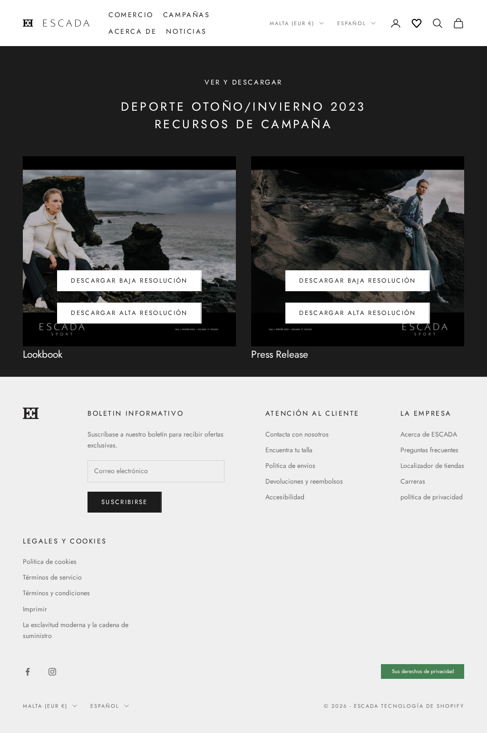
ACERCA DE (132, 31)
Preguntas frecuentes (429, 450)
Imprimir (35, 609)
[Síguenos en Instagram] (52, 671)
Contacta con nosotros (297, 434)
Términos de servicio (52, 577)
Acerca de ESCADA (428, 434)
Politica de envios (290, 465)
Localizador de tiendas (432, 465)
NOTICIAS (186, 31)
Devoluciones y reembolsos (304, 481)
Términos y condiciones (56, 593)
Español (351, 23)
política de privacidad (431, 497)
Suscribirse (124, 501)
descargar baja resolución (357, 280)
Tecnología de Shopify (422, 706)
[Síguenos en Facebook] (27, 671)
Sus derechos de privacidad (423, 671)
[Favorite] (416, 23)
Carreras (412, 481)
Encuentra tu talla (288, 450)
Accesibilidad (284, 497)
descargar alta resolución (357, 312)
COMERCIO (131, 14)
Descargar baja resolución (129, 280)
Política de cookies (50, 561)
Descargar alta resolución (129, 312)
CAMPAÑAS (186, 14)
